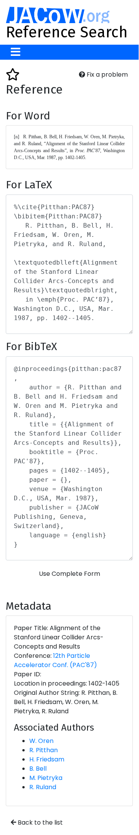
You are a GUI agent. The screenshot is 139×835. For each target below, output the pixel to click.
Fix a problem (106, 74)
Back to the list (39, 822)
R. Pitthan (43, 750)
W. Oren (41, 740)
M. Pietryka (45, 777)
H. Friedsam (46, 759)
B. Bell (38, 768)
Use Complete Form (69, 573)
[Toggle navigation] (15, 52)
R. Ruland (42, 787)
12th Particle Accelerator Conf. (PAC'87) (55, 660)
